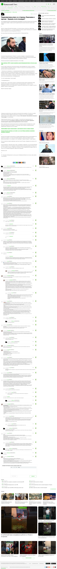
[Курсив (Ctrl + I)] (13, 467)
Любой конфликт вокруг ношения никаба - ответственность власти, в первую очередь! (17, 128)
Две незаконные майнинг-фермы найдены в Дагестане (46, 110)
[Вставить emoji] (19, 467)
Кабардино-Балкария (43, 6)
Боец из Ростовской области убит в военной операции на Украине (40, 484)
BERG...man (8, 170)
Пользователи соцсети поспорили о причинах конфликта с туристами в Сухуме (35, 503)
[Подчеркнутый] (15, 467)
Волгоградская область (27, 6)
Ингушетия (38, 6)
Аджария (5, 6)
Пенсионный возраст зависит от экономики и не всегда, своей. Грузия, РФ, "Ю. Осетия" (49, 24)
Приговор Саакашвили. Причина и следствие (49, 18)
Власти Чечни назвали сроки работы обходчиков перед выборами (21, 502)
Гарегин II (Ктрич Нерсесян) (44, 167)
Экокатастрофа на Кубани (52, 10)
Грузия (32, 6)
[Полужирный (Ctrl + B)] (11, 467)
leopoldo (8, 396)
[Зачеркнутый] (17, 467)
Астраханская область (21, 6)
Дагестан (35, 6)
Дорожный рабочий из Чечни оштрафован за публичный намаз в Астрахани (49, 503)
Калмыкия (48, 6)
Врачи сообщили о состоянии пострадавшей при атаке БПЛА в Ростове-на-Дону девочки (47, 94)
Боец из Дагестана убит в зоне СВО (45, 124)
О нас (30, 563)
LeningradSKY (13, 270)
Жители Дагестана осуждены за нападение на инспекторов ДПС (13, 481)
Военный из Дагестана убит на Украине (36, 481)
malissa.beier (8, 185)
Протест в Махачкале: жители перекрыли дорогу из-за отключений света (46, 537)
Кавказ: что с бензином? (5, 10)
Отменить (33, 476)
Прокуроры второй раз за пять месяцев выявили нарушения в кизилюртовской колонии (46, 45)
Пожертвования (41, 563)
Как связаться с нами (35, 563)
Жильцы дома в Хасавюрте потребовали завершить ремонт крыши (46, 63)
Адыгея (9, 6)
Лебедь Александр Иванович (44, 142)
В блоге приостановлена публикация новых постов (48, 16)
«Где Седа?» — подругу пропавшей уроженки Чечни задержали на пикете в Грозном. (46, 521)
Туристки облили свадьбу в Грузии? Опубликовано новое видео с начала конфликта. (9, 556)
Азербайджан (12, 6)
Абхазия (2, 6)
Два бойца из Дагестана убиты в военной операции (38, 487)
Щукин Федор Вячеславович (44, 155)
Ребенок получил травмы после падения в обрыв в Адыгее (46, 79)
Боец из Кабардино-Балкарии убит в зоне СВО (10, 484)
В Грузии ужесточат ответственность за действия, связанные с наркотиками (48, 21)
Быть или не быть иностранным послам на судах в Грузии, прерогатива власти (48, 29)
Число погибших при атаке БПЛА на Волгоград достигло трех (12, 487)
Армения (16, 6)
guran (8, 196)
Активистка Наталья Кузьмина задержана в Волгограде (6, 502)
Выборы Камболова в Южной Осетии (28, 10)
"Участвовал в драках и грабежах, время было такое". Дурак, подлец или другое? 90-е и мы (49, 27)
